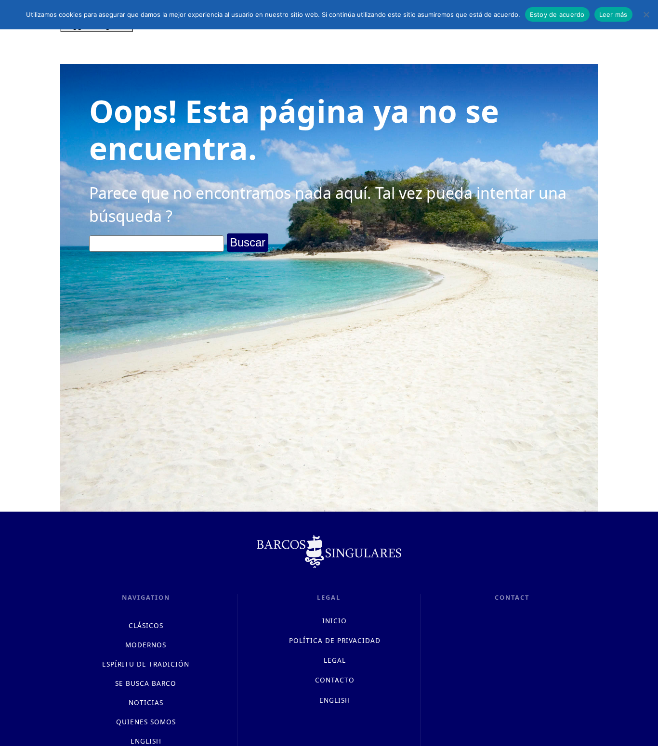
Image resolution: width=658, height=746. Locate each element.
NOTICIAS (146, 702)
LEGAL (335, 660)
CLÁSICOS (146, 625)
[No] (646, 14)
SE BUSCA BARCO (145, 683)
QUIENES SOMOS (146, 721)
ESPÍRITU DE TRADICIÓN (145, 664)
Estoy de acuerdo (557, 14)
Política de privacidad (335, 640)
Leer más (613, 14)
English (334, 700)
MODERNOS (145, 644)
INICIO (334, 620)
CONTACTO (335, 679)
